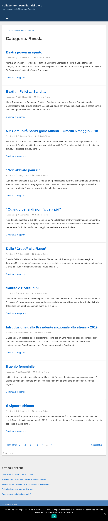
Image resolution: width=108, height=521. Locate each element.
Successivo (96, 445)
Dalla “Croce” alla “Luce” (26, 249)
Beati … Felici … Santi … (26, 92)
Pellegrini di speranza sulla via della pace (17, 489)
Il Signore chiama (20, 406)
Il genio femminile (20, 366)
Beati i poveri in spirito (24, 52)
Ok (54, 516)
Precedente (11, 445)
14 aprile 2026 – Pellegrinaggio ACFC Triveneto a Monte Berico (26, 484)
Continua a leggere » (16, 78)
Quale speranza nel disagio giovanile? (16, 494)
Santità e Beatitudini (22, 288)
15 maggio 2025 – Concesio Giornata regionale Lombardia (24, 479)
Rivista (47, 58)
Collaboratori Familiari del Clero (22, 5)
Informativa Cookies (9, 504)
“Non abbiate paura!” (23, 170)
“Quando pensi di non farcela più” (33, 209)
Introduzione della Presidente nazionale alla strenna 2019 (51, 327)
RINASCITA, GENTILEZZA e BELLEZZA (17, 474)
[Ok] (104, 513)
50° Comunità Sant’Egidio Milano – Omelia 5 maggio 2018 (52, 131)
